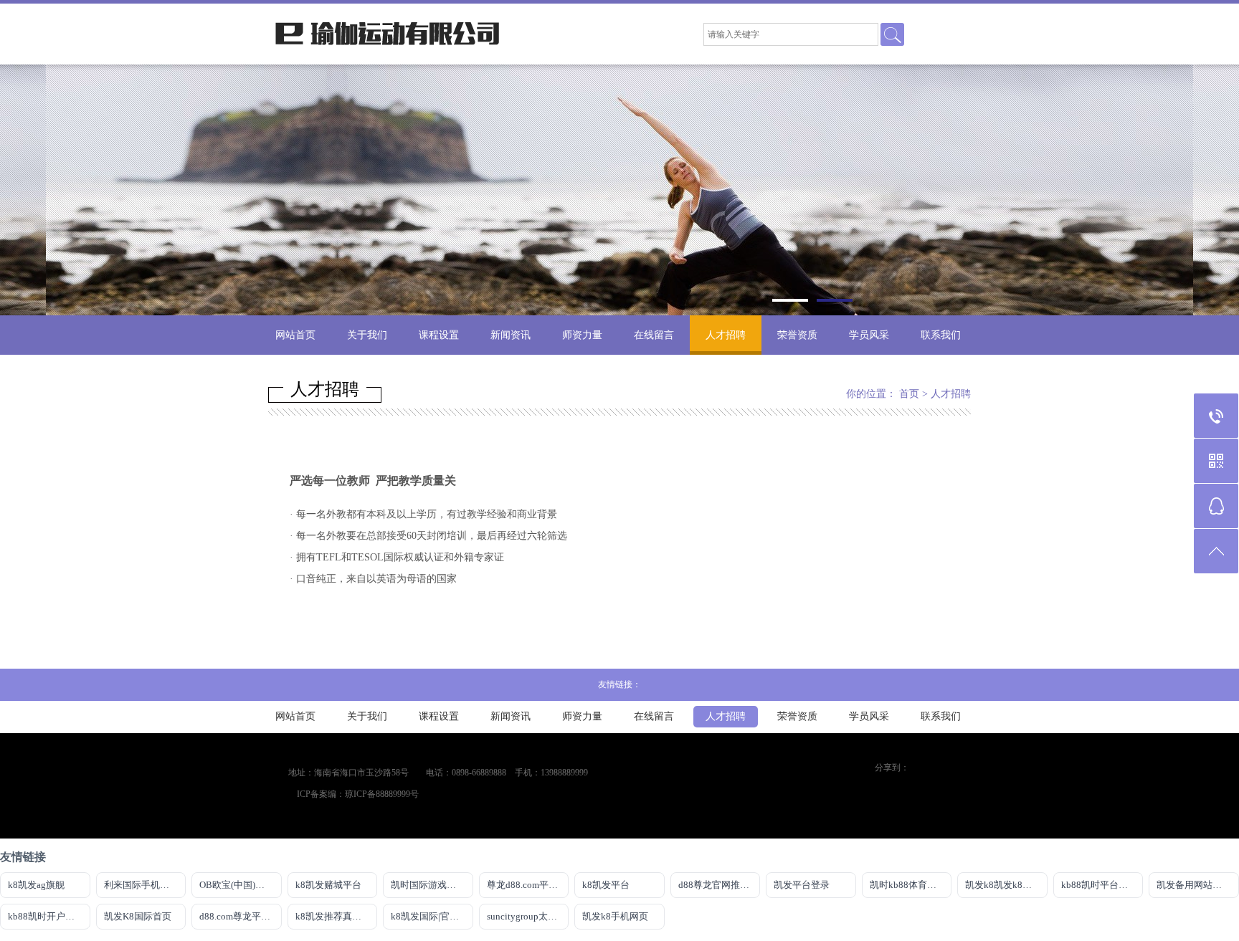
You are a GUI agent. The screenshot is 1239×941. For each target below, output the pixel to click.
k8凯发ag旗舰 (36, 884)
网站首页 (295, 335)
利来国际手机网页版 (145, 884)
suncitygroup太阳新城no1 (528, 916)
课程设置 (439, 335)
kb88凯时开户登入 (46, 916)
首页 (909, 393)
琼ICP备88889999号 (382, 794)
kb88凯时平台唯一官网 (1102, 884)
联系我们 (941, 335)
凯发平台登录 (802, 884)
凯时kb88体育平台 (908, 884)
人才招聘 (726, 335)
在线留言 (654, 335)
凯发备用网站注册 (1194, 884)
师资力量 (582, 335)
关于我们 (367, 335)
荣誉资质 (797, 335)
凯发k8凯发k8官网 (1003, 884)
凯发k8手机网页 (615, 916)
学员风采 (869, 335)
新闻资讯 (510, 335)
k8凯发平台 (606, 884)
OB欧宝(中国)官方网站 (240, 884)
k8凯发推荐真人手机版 (336, 916)
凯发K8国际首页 (137, 916)
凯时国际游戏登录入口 (432, 884)
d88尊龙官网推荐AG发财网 (719, 884)
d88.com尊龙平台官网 (240, 916)
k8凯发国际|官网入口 (432, 916)
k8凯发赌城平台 (328, 884)
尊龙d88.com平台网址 (528, 884)
